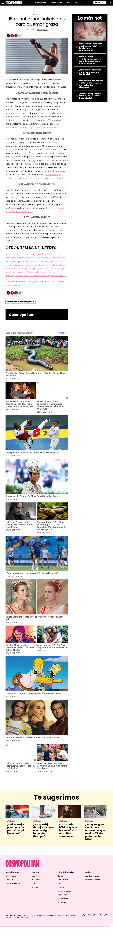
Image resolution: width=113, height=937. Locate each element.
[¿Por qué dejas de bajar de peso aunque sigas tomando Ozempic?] (43, 811)
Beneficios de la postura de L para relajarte (27, 254)
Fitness (68, 3)
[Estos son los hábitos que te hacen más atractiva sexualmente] (69, 811)
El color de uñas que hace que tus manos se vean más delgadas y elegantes (91, 84)
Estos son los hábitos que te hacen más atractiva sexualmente (68, 830)
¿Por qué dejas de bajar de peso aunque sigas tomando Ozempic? (43, 830)
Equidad (78, 3)
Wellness (36, 14)
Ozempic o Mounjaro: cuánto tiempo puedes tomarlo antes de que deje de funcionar (90, 60)
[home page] (14, 2)
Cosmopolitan (42, 30)
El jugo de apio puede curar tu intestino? (42, 268)
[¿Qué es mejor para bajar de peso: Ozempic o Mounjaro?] (17, 811)
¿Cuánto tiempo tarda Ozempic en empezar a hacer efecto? (90, 96)
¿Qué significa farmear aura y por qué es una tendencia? (90, 72)
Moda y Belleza (56, 3)
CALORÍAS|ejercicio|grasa (20, 301)
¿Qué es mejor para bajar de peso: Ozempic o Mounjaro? (17, 829)
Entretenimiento (40, 3)
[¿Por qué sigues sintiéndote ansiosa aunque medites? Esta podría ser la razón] (95, 811)
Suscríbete (100, 3)
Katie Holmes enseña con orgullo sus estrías (27, 281)
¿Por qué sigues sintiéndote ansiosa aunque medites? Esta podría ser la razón (95, 832)
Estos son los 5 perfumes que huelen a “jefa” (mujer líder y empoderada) (90, 47)
